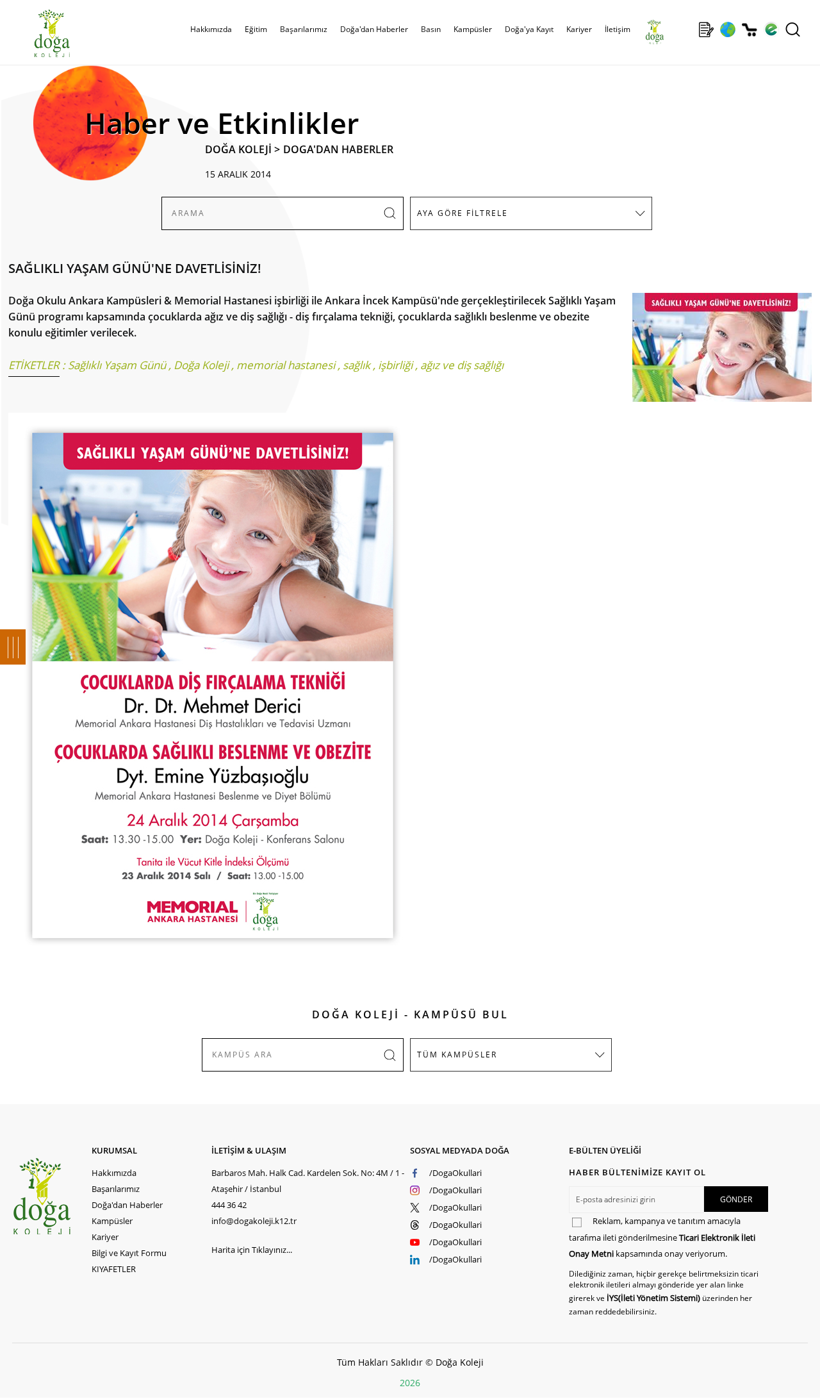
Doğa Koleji (201, 365)
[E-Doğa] (771, 29)
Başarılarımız (116, 1189)
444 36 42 (229, 1205)
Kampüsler (473, 29)
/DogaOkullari (455, 1173)
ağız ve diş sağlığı (462, 365)
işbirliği (395, 365)
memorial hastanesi (285, 365)
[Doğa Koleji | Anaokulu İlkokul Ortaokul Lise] (38, 34)
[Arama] (793, 29)
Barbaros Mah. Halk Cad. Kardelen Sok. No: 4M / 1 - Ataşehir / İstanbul (307, 1181)
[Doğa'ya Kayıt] (706, 29)
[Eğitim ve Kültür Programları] (727, 29)
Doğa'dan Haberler (374, 29)
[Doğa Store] (749, 29)
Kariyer (579, 29)
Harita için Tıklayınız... (251, 1249)
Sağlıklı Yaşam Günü (117, 365)
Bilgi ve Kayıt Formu (129, 1253)
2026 (410, 1383)
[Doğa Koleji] (52, 1196)
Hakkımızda (114, 1173)
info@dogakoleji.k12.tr (254, 1221)
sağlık (356, 365)
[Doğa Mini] (684, 29)
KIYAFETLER (114, 1269)
